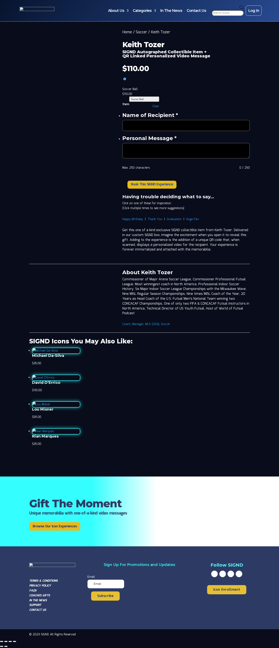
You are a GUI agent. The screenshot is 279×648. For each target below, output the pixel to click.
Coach (126, 324)
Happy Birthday (132, 219)
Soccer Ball (130, 89)
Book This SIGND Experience (152, 184)
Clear (155, 106)
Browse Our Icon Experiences (55, 526)
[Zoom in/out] (1, 641)
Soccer (141, 32)
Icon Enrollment (226, 589)
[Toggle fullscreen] (6, 641)
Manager (138, 324)
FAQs (32, 590)
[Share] (10, 641)
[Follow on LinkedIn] (239, 574)
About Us (116, 10)
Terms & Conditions (43, 581)
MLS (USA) (152, 324)
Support (35, 605)
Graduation (174, 219)
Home (127, 32)
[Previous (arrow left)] (1, 646)
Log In (253, 10)
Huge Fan (192, 219)
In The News (171, 10)
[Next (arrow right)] (6, 646)
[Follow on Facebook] (214, 574)
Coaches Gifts (39, 595)
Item (126, 104)
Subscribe (105, 596)
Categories (142, 10)
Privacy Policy (40, 585)
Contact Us (196, 10)
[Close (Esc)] (14, 641)
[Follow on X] (222, 574)
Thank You (155, 219)
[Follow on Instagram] (231, 574)
